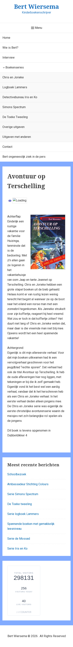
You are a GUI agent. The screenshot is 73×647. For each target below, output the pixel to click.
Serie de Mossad (18, 538)
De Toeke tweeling (19, 504)
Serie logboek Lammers (23, 514)
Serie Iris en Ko (17, 548)
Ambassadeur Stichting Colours (27, 484)
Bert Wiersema (36, 6)
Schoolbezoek (16, 474)
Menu (38, 28)
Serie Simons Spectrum (22, 494)
